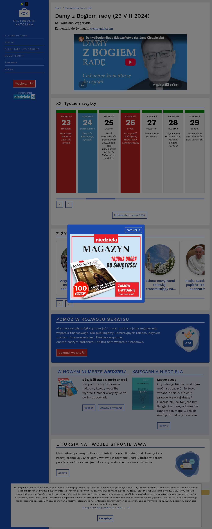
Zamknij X (133, 231)
